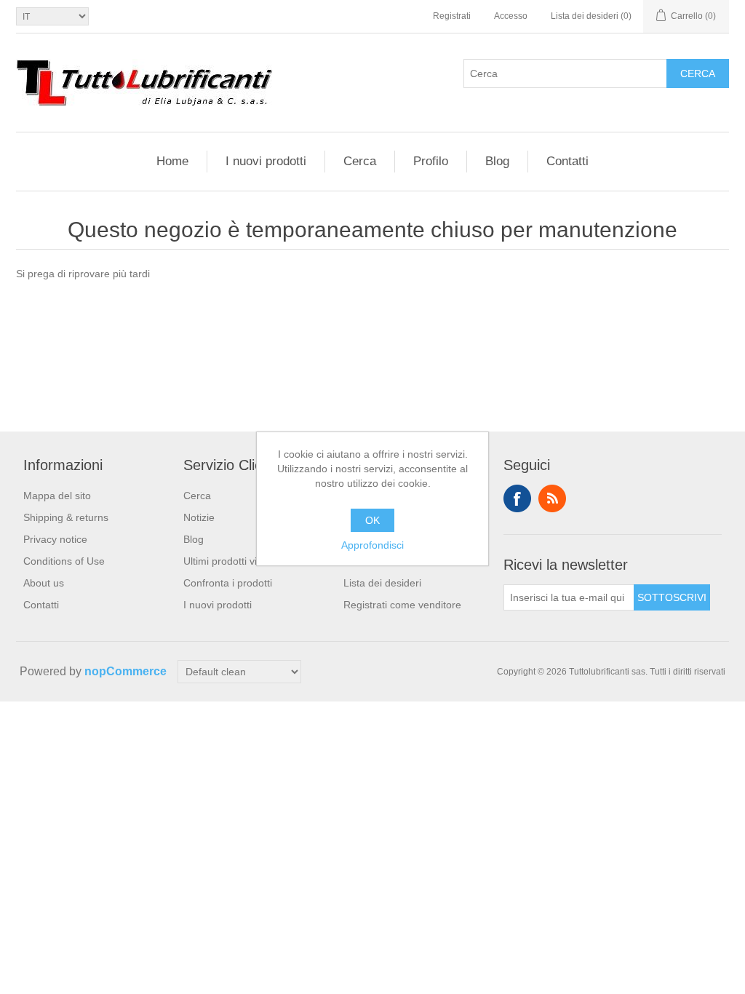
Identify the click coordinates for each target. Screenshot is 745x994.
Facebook (517, 498)
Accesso (510, 16)
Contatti (567, 161)
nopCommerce (125, 671)
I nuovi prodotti (266, 161)
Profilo (430, 161)
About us (43, 583)
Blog (497, 161)
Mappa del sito (57, 495)
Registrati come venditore (402, 605)
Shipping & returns (65, 517)
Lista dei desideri (382, 583)
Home (172, 161)
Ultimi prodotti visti (225, 561)
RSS (552, 498)
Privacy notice (55, 539)
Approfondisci (372, 545)
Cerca (697, 73)
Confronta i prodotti (227, 583)
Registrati (452, 16)
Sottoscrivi (671, 597)
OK (372, 520)
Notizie (199, 517)
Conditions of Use (64, 561)
